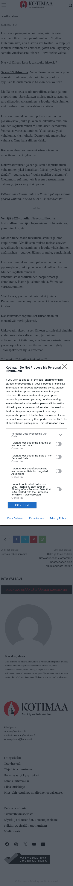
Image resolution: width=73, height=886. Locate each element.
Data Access (36, 518)
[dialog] (36, 443)
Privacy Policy (58, 518)
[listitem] (36, 435)
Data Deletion (15, 518)
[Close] (65, 367)
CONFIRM (22, 505)
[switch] (59, 444)
